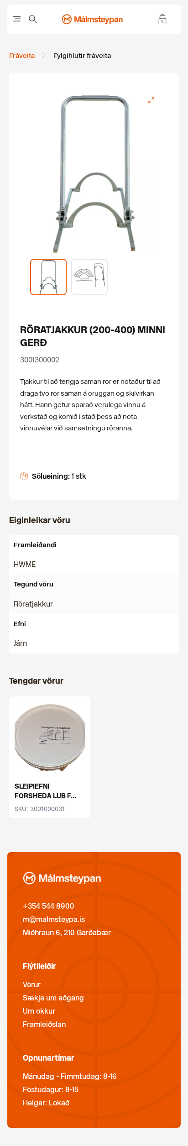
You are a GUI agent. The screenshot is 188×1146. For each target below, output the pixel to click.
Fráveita (22, 56)
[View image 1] (48, 277)
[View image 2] (89, 277)
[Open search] (33, 19)
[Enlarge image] (151, 100)
